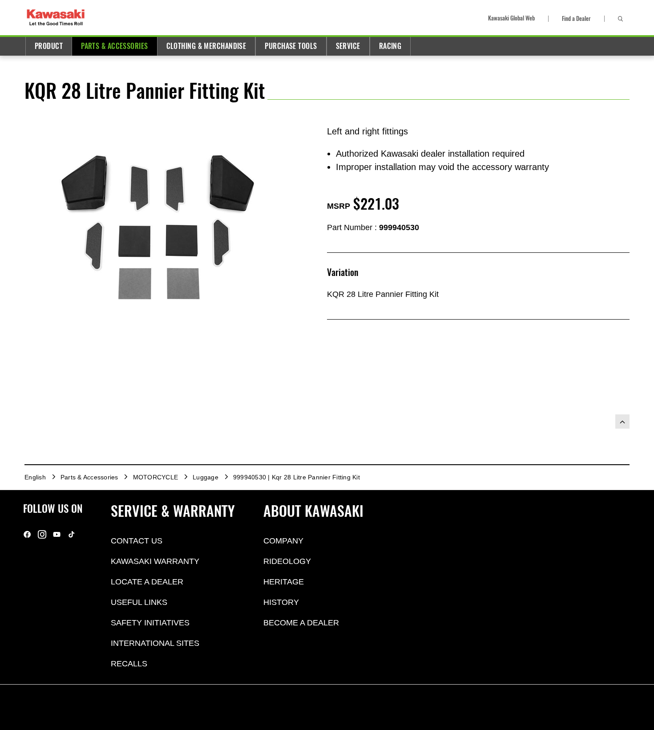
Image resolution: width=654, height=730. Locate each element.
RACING (390, 46)
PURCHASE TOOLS (291, 46)
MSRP (338, 206)
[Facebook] (27, 534)
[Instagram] (42, 534)
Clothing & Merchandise (206, 46)
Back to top (622, 421)
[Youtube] (56, 534)
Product (49, 46)
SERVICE (348, 46)
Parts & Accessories (114, 46)
